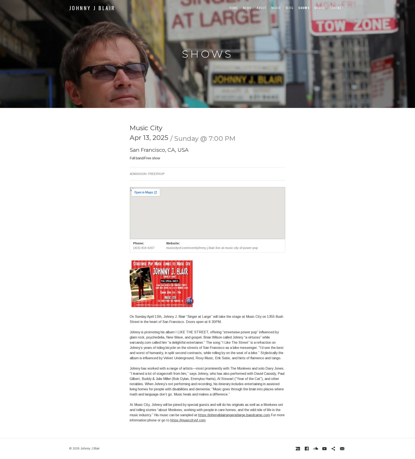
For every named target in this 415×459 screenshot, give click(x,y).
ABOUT (262, 8)
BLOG (290, 8)
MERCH (319, 8)
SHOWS (304, 8)
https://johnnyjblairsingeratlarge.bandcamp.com (234, 415)
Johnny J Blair (92, 8)
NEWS (247, 8)
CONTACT (337, 8)
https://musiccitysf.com (188, 420)
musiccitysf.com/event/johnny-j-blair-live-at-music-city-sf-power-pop (212, 248)
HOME (234, 8)
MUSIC (276, 8)
